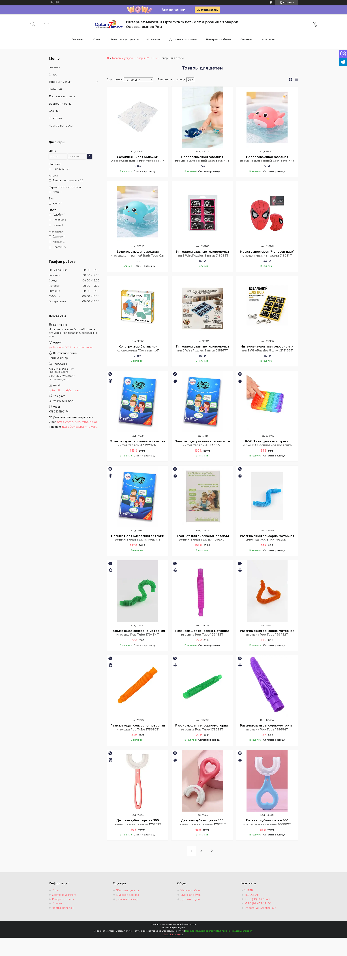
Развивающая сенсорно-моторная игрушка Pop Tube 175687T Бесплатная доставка (137, 729)
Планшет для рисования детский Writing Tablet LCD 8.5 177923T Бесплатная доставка (202, 540)
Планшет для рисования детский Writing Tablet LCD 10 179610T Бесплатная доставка (137, 540)
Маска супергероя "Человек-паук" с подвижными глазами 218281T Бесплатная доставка (267, 255)
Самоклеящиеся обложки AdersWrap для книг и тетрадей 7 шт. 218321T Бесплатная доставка (137, 161)
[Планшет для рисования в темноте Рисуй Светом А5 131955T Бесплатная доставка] (202, 401)
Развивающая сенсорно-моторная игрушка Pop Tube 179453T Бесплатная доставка (202, 634)
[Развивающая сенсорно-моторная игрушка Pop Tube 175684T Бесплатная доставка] (267, 686)
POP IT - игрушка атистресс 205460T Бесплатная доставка (267, 443)
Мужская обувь (190, 894)
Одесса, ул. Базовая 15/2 (260, 907)
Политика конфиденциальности (234, 930)
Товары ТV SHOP (146, 58)
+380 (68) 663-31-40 (257, 899)
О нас (97, 39)
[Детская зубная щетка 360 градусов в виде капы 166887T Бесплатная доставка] (267, 781)
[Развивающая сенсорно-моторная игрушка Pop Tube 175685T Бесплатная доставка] (202, 686)
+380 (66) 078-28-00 (258, 903)
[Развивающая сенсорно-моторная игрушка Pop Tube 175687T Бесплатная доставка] (137, 686)
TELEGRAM (252, 894)
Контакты (268, 39)
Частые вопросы (61, 125)
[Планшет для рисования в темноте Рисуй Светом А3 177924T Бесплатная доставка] (137, 401)
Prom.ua (191, 924)
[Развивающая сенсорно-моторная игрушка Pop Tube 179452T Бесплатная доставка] (267, 591)
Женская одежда (127, 890)
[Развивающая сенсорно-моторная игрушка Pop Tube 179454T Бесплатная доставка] (137, 591)
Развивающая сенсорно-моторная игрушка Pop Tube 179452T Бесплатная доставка (267, 634)
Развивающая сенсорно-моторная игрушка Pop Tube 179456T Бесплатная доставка (267, 540)
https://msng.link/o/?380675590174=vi (78, 422)
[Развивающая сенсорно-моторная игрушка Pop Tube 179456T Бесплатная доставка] (267, 496)
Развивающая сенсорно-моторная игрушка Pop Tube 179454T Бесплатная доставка (137, 634)
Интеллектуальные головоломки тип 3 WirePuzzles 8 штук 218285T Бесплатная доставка (202, 255)
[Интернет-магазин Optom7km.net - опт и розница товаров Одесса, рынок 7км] (108, 24)
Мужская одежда (127, 894)
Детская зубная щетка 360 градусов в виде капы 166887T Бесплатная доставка (267, 824)
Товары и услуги (123, 39)
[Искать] (33, 24)
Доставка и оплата (183, 39)
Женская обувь (190, 890)
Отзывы (246, 39)
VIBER (249, 890)
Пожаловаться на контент (200, 930)
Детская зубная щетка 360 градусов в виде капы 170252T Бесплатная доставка (137, 824)
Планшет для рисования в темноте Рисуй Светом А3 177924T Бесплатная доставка (137, 445)
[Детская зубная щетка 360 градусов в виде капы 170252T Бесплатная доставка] (137, 781)
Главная (78, 39)
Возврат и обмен (218, 39)
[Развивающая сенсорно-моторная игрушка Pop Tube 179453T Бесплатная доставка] (202, 591)
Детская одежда (127, 899)
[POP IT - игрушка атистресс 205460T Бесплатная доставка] (267, 401)
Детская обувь (190, 899)
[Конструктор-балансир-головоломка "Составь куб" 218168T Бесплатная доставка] (137, 307)
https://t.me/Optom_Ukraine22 (80, 426)
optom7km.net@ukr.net (64, 390)
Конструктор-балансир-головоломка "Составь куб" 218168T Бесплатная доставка (137, 350)
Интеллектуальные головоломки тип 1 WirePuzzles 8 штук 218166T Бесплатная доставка (267, 350)
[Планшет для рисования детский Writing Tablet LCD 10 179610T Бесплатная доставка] (137, 496)
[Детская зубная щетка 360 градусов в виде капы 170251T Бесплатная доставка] (202, 781)
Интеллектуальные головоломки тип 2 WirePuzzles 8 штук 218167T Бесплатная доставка (202, 350)
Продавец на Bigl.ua (173, 927)
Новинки (153, 39)
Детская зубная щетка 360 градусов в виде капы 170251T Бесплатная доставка (202, 824)
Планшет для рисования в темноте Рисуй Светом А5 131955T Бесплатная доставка (202, 445)
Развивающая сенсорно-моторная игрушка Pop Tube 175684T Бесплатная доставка (267, 729)
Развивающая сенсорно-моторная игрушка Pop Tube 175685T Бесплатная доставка (202, 729)
